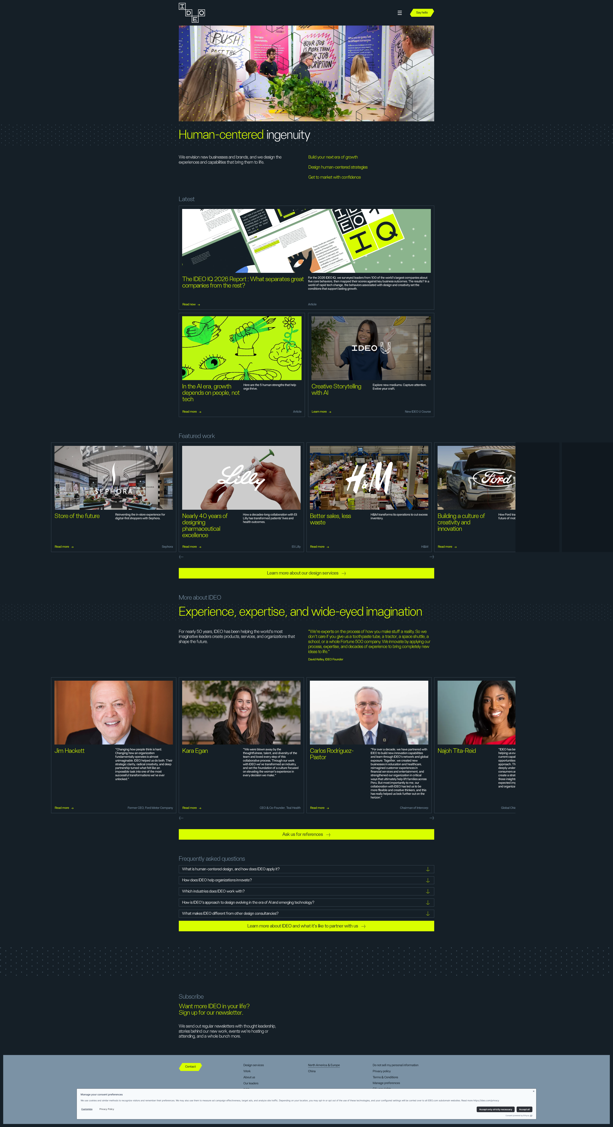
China (312, 1071)
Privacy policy (382, 1071)
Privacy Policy (106, 1109)
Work (247, 1071)
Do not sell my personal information (395, 1065)
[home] (192, 13)
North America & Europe (324, 1065)
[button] (399, 13)
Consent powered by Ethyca (517, 1115)
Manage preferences (386, 1083)
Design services (253, 1065)
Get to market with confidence (334, 177)
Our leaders (250, 1083)
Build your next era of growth (333, 157)
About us (249, 1077)
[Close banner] (533, 1091)
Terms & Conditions (385, 1077)
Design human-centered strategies (337, 167)
